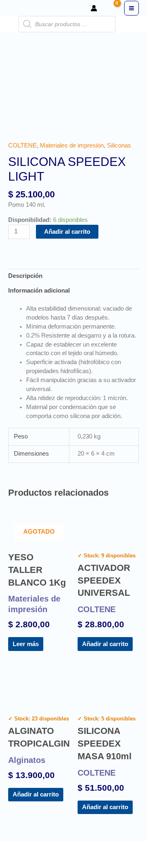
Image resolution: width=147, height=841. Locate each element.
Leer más (26, 644)
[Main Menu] (131, 8)
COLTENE (22, 145)
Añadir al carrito (67, 231)
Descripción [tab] (25, 276)
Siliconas (119, 145)
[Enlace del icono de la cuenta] (94, 8)
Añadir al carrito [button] (105, 644)
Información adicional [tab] (39, 290)
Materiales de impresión (72, 145)
